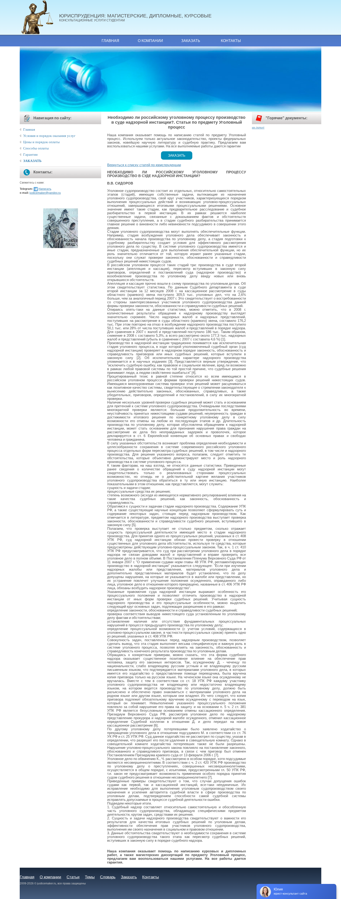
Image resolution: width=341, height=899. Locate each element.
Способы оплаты (36, 148)
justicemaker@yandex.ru (45, 192)
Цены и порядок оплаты (41, 142)
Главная (110, 41)
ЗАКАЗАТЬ (32, 161)
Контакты (231, 41)
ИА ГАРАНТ (258, 127)
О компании (150, 41)
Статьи (73, 877)
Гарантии (30, 154)
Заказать (190, 41)
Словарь (108, 877)
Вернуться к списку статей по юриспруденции (144, 165)
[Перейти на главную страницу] (39, 17)
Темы (90, 877)
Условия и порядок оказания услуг (49, 136)
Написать (45, 189)
